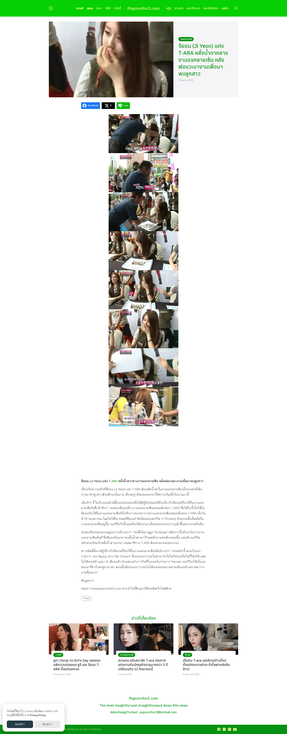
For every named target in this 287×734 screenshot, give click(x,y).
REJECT (47, 724)
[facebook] (219, 729)
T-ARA (112, 481)
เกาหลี (79, 8)
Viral (187, 654)
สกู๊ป (168, 8)
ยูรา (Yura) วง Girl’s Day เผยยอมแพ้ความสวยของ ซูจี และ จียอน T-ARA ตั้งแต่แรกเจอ (76, 664)
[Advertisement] (143, 452)
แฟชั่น (224, 8)
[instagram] (230, 729)
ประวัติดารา (193, 8)
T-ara (86, 598)
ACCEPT (20, 724)
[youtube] (235, 729)
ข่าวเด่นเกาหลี (126, 654)
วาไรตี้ (117, 8)
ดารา (99, 8)
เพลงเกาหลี (186, 39)
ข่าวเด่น (179, 8)
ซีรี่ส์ (107, 8)
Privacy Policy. (38, 715)
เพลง (90, 8)
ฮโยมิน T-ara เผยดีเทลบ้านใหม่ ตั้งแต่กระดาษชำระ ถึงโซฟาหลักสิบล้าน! (206, 664)
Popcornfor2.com (143, 8)
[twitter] (224, 729)
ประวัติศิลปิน (210, 8)
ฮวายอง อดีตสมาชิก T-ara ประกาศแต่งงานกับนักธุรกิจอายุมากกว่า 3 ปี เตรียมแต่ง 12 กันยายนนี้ (143, 664)
